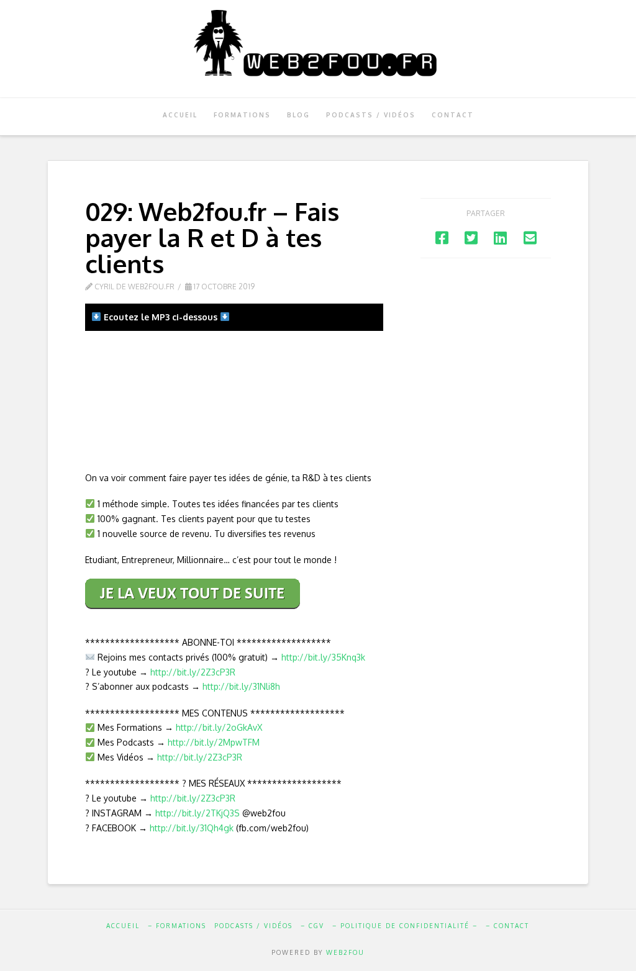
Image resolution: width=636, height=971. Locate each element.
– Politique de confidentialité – (405, 925)
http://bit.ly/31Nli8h (241, 686)
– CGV (312, 925)
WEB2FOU (345, 952)
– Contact (507, 925)
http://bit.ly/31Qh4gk (192, 828)
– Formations (177, 925)
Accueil (123, 925)
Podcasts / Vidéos (253, 925)
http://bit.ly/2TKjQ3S (197, 813)
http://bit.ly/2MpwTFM (214, 742)
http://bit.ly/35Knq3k (323, 657)
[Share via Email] (530, 237)
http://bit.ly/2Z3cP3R (192, 672)
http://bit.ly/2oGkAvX (219, 727)
